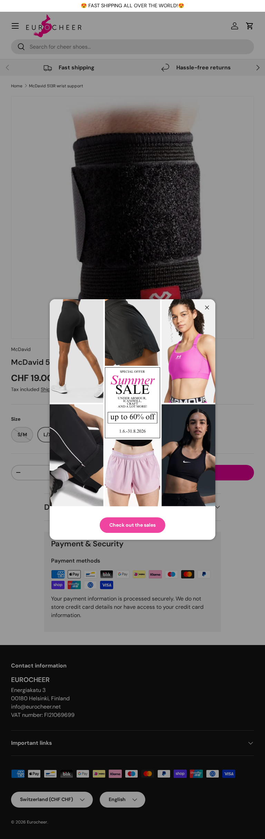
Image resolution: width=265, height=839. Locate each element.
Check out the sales (132, 525)
